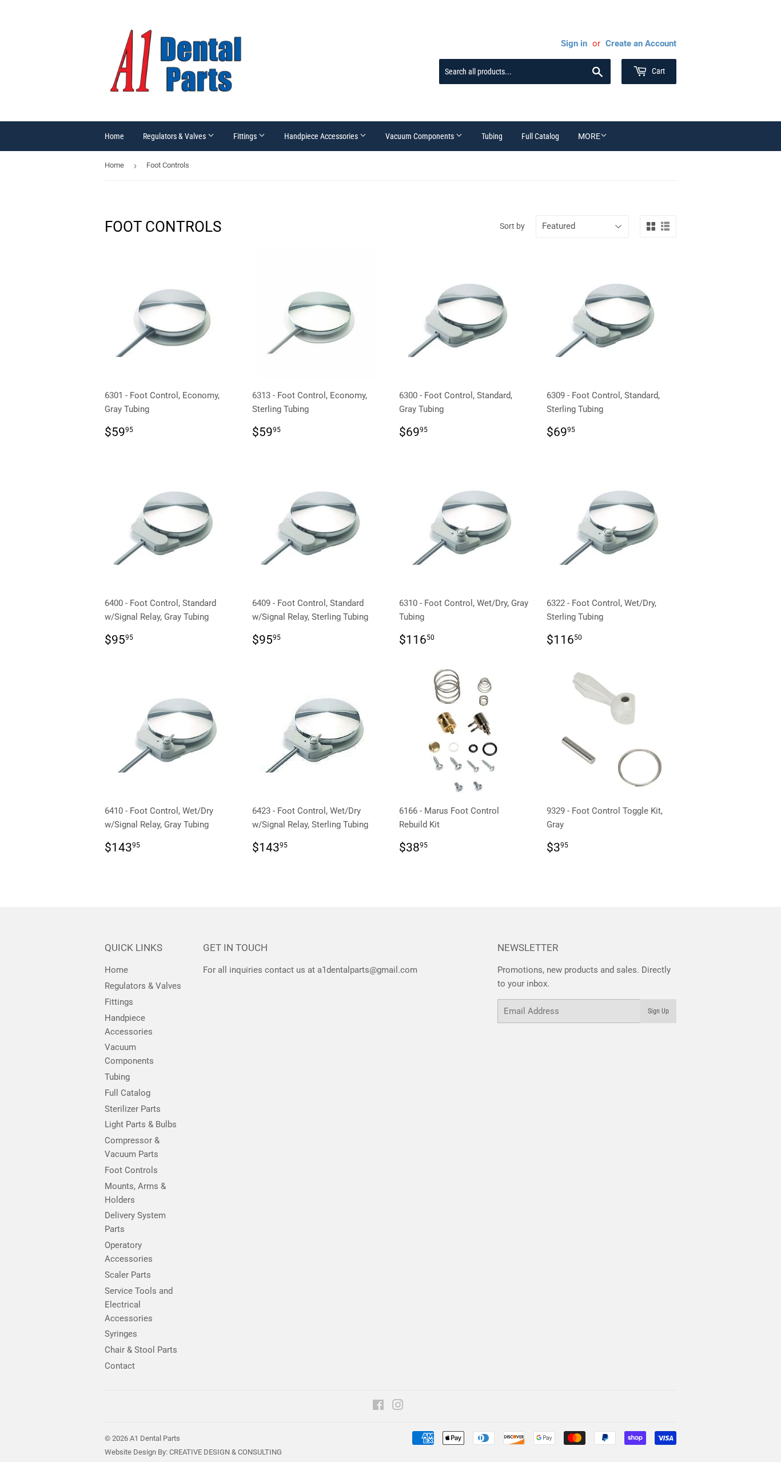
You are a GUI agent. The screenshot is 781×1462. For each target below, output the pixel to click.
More (589, 136)
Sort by (512, 226)
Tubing (492, 136)
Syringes (121, 1334)
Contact (120, 1366)
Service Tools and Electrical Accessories (139, 1305)
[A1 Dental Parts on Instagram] (398, 1406)
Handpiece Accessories (322, 136)
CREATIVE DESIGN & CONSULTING (225, 1452)
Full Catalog (540, 136)
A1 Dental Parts (155, 1438)
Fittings (245, 136)
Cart (657, 71)
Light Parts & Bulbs (141, 1124)
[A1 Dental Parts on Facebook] (378, 1406)
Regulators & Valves (175, 136)
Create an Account (640, 43)
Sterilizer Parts (133, 1109)
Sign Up (658, 1011)
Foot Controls (131, 1170)
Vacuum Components (420, 136)
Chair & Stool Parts (141, 1350)
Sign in (574, 43)
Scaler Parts (128, 1275)
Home (114, 136)
